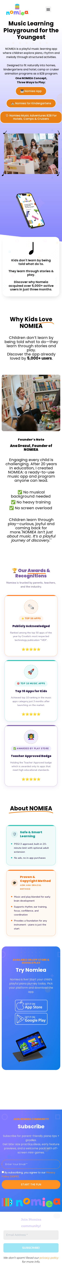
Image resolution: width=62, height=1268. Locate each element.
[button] (48, 9)
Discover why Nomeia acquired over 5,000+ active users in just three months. (31, 285)
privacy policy (49, 1257)
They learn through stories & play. (31, 273)
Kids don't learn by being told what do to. (31, 262)
